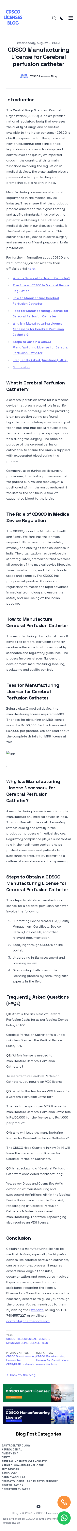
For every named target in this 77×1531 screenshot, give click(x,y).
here (31, 269)
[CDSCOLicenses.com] (14, 18)
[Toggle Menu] (71, 18)
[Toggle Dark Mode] (62, 18)
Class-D (44, 1339)
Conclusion (21, 367)
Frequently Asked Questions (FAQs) (40, 360)
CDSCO (10, 1339)
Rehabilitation (12, 1485)
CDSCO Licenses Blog (50, 1513)
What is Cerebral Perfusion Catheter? (41, 278)
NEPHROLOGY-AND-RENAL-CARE (23, 1465)
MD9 (45, 1343)
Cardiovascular (13, 1477)
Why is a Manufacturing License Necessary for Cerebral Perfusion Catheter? (38, 329)
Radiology (9, 1473)
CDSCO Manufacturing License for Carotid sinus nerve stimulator (52, 1360)
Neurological (27, 1339)
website (37, 1310)
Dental (7, 1457)
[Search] (54, 18)
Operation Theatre (16, 1489)
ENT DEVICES (10, 1469)
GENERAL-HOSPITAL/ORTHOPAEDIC (25, 1461)
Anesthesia (10, 1453)
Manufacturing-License (23, 1343)
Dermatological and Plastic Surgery (30, 1481)
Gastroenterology (16, 1445)
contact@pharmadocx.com (28, 1321)
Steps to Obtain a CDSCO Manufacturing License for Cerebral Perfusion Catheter (41, 347)
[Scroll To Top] (64, 1502)
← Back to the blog (21, 1375)
